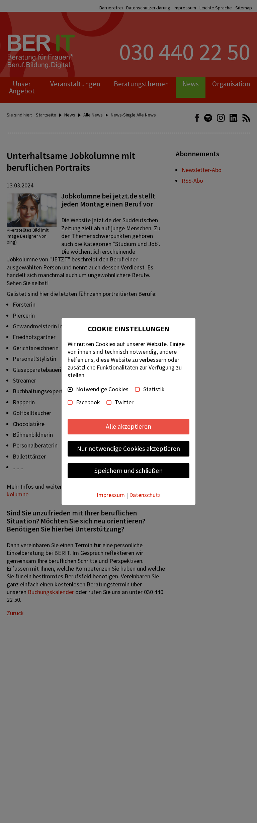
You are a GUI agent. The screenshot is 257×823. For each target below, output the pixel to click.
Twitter (124, 402)
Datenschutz (145, 495)
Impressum (111, 495)
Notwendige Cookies (102, 389)
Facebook (88, 402)
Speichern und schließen (128, 471)
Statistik (154, 389)
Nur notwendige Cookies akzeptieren (128, 448)
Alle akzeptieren (128, 426)
